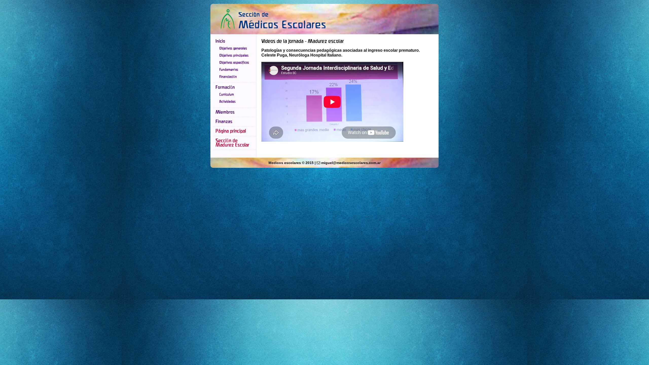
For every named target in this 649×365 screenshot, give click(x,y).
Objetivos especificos (234, 62)
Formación (225, 87)
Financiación (228, 76)
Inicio (220, 41)
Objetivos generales (233, 48)
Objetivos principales (233, 55)
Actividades (227, 101)
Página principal (230, 131)
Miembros (225, 112)
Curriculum (226, 94)
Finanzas (223, 122)
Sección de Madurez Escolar (232, 143)
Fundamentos (228, 69)
